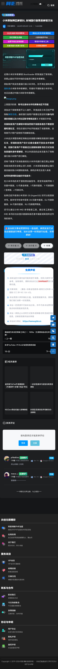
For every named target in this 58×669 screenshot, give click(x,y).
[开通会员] (53, 324)
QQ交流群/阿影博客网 (15, 33)
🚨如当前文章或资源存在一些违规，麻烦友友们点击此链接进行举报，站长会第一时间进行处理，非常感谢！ (29, 231)
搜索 (52, 5)
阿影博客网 (11, 26)
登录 (27, 259)
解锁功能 (12, 114)
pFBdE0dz (15, 458)
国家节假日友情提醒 (16, 42)
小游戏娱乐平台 (41, 37)
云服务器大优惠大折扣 (15, 46)
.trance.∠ (14, 474)
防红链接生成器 (16, 37)
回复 (51, 458)
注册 (35, 443)
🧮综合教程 (8, 15)
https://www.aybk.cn (32, 321)
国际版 (7, 88)
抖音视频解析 (41, 46)
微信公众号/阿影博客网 (42, 33)
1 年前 (13, 461)
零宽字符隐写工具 (42, 42)
